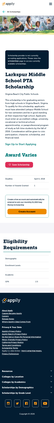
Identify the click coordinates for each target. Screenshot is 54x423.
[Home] (8, 4)
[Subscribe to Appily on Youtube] (45, 403)
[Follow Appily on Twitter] (17, 403)
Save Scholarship (20, 165)
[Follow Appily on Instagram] (8, 403)
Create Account (27, 211)
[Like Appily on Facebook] (26, 403)
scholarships (13, 61)
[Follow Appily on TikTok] (35, 403)
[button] (10, 165)
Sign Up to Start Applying (20, 144)
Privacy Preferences (10, 354)
